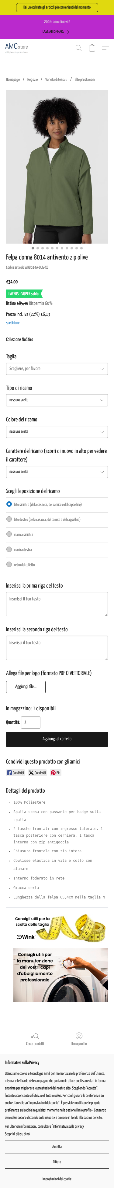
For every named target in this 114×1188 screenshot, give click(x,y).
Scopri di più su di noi (17, 1134)
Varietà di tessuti (56, 80)
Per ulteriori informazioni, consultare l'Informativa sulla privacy (44, 1127)
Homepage (13, 80)
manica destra (23, 550)
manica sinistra (23, 535)
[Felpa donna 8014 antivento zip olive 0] (57, 167)
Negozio (32, 80)
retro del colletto (24, 565)
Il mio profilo (79, 1044)
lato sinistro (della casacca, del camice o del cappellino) (48, 505)
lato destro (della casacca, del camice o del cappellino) (47, 520)
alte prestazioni (85, 80)
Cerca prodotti (35, 1044)
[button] (57, 7)
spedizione (12, 323)
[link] (57, 31)
